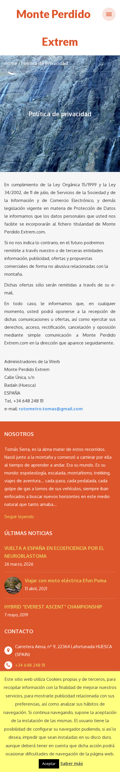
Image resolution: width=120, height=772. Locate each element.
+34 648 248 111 (30, 665)
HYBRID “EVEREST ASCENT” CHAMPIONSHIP (53, 607)
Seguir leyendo (19, 516)
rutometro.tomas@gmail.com (51, 409)
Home (10, 63)
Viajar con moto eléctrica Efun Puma (65, 580)
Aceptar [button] (49, 763)
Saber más (71, 763)
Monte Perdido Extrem (53, 27)
